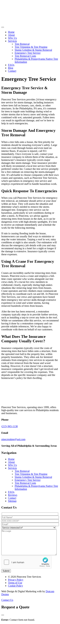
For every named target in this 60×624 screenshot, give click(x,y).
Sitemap (12, 501)
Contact (12, 70)
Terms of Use (15, 582)
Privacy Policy (15, 579)
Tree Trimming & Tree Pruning (31, 47)
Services (12, 41)
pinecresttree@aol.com (13, 439)
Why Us (12, 38)
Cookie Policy (15, 585)
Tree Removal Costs (25, 56)
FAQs (11, 64)
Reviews (12, 495)
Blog (10, 67)
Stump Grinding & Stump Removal (33, 50)
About (11, 35)
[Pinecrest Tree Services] (12, 23)
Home (11, 32)
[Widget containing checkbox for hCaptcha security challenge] (26, 562)
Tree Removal (22, 44)
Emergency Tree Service (27, 53)
